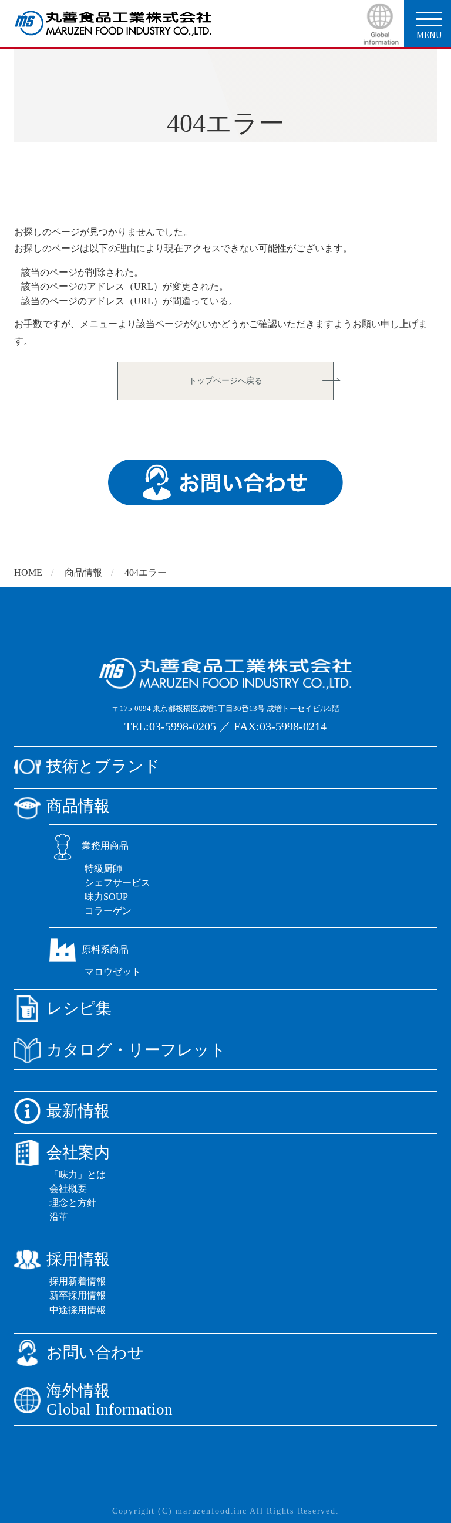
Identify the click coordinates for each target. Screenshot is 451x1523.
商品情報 (83, 572)
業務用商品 (105, 846)
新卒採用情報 (77, 1295)
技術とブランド (103, 766)
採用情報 (78, 1259)
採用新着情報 (77, 1281)
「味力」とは (77, 1174)
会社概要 (68, 1189)
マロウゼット (113, 972)
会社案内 (78, 1152)
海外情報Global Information (109, 1400)
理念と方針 (72, 1203)
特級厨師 (103, 868)
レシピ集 (79, 1008)
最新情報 (78, 1111)
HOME (28, 572)
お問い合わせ (95, 1352)
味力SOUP (106, 897)
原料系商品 (105, 949)
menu (429, 34)
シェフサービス (117, 883)
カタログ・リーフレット (136, 1050)
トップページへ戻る (225, 380)
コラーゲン (108, 911)
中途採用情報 (77, 1310)
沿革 (58, 1217)
